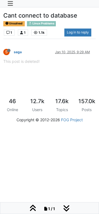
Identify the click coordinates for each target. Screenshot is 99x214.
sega (18, 52)
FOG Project (72, 119)
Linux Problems (43, 23)
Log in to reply (78, 32)
